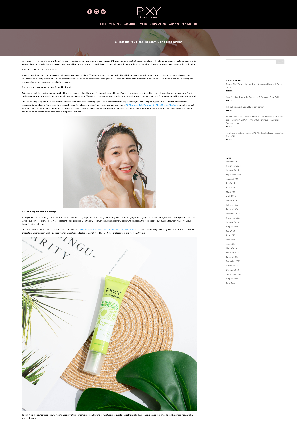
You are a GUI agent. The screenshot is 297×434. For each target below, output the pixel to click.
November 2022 (233, 265)
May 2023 (230, 239)
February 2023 (232, 252)
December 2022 (233, 261)
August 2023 (232, 226)
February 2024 (232, 205)
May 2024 (230, 192)
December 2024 (233, 161)
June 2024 (230, 187)
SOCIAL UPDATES (158, 24)
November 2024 (233, 166)
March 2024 (231, 200)
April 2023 (231, 244)
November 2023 (233, 218)
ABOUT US (174, 24)
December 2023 (233, 213)
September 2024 (233, 174)
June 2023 (230, 235)
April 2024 (231, 196)
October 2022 (232, 270)
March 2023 (231, 248)
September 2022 (233, 274)
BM (195, 24)
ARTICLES (186, 24)
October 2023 (232, 222)
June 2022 (230, 283)
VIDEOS (143, 24)
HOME (103, 24)
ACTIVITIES (129, 24)
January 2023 (232, 257)
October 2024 (232, 170)
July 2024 (230, 183)
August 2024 (232, 179)
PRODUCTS (114, 24)
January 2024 (232, 209)
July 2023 (230, 231)
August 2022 (232, 278)
